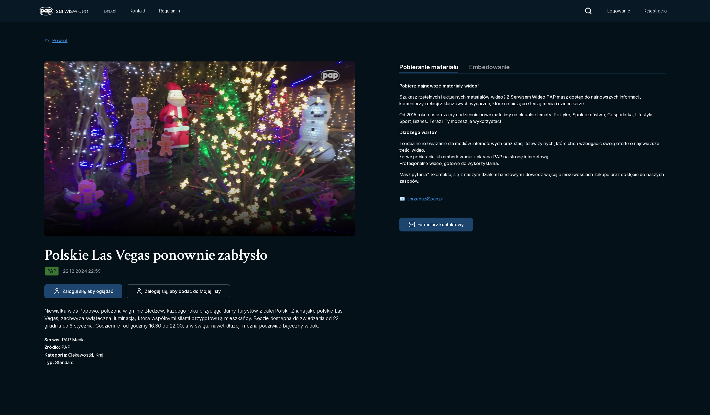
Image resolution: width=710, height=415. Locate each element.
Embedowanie (489, 67)
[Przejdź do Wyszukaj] (588, 10)
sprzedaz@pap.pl (424, 199)
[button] (64, 11)
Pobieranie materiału (428, 67)
